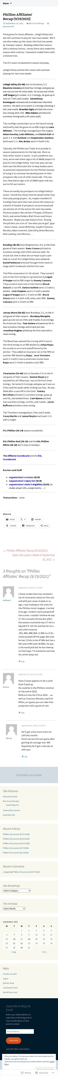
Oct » (44, 952)
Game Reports (12, 805)
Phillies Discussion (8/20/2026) (16, 838)
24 (36, 943)
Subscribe (13, 1040)
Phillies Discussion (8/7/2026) (16, 848)
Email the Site (9, 815)
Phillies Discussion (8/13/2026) (16, 843)
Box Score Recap (36, 23)
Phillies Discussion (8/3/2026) (16, 852)
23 (29, 943)
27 (7, 947)
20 (7, 943)
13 (7, 939)
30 (29, 947)
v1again (6, 872)
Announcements (10, 796)
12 (51, 934)
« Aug (13, 952)
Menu (6, 3)
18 (44, 939)
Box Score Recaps (11, 801)
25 (44, 943)
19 (51, 939)
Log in (5, 978)
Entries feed (8, 983)
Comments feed (10, 987)
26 (51, 943)
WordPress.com (10, 992)
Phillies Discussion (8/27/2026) (16, 834)
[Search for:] (52, 3)
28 (14, 947)
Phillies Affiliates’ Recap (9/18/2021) (25, 550)
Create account (10, 974)
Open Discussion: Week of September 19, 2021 (33, 557)
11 (44, 934)
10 (36, 934)
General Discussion (11, 810)
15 (22, 939)
